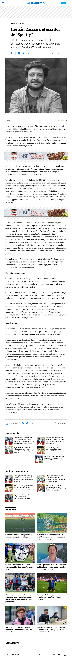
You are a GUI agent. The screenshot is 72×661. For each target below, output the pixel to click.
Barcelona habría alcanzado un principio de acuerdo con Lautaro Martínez (50, 597)
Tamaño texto (13, 423)
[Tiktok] (54, 655)
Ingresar (69, 3)
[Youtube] (59, 655)
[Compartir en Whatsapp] (23, 53)
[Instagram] (39, 655)
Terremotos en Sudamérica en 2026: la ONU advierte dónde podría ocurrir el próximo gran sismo (51, 537)
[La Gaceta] (36, 3)
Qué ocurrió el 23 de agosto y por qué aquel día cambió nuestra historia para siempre (55, 449)
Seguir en (60, 120)
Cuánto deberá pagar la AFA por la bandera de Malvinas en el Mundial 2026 (54, 458)
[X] (44, 655)
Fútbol (22, 23)
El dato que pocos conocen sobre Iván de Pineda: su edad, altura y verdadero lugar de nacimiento (51, 567)
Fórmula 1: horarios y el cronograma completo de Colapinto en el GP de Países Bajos (19, 629)
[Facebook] (49, 655)
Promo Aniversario (63, 3)
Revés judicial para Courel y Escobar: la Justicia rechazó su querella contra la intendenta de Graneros (51, 629)
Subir (65, 655)
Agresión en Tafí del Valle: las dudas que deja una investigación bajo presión (23, 496)
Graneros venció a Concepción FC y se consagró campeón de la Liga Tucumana (19, 537)
